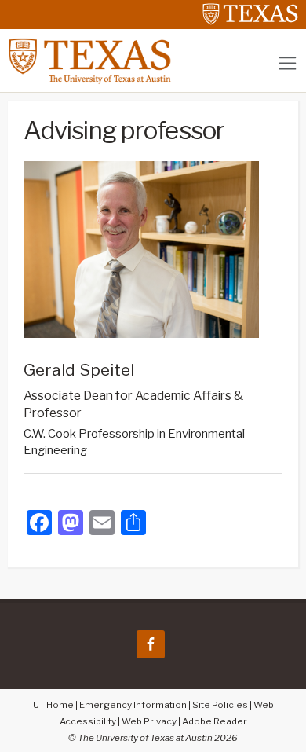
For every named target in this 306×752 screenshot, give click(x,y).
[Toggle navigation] (287, 63)
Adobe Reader (214, 721)
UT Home (53, 704)
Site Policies (220, 704)
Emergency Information (133, 704)
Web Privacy (149, 721)
